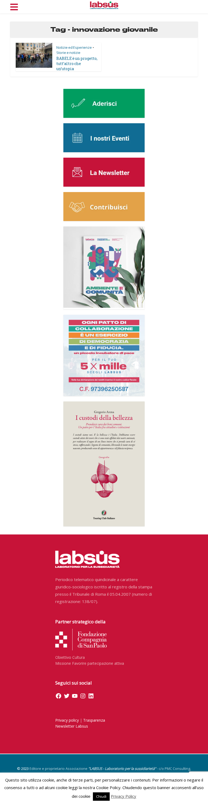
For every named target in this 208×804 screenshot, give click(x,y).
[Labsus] (104, 5)
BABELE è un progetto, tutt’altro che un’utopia (77, 63)
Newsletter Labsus (71, 726)
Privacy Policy (123, 796)
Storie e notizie (68, 52)
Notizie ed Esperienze (74, 47)
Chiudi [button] (101, 796)
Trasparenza (94, 720)
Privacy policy (67, 720)
